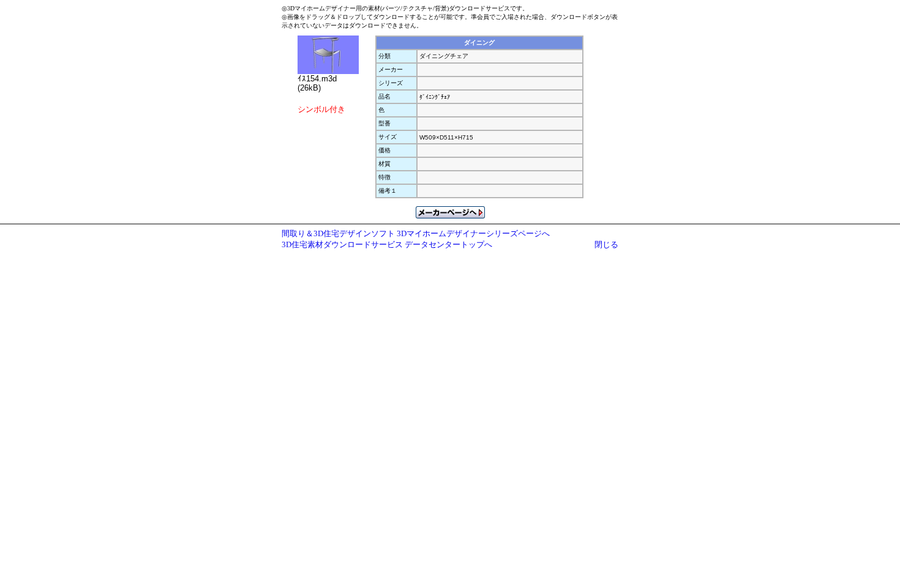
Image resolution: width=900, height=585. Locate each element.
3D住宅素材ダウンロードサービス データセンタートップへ (387, 244)
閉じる (606, 244)
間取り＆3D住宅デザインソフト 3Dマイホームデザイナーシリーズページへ (416, 233)
